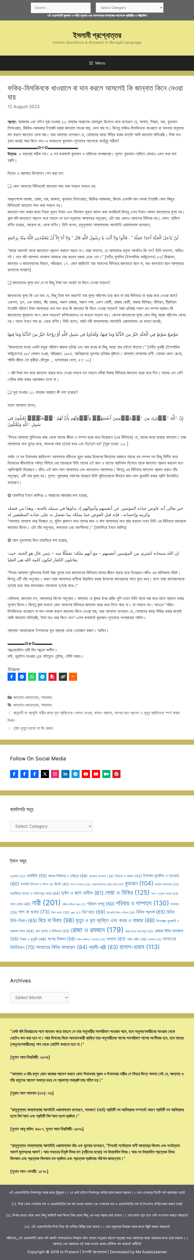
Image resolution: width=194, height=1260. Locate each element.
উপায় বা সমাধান (80, 884)
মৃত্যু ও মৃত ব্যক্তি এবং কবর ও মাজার (115, 920)
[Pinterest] (116, 774)
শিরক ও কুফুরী (33, 939)
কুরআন (139, 883)
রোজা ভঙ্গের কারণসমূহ (139, 931)
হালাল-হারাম (139, 947)
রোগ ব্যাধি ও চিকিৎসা (52, 931)
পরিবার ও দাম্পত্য (142, 903)
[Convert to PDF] (52, 677)
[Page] (24, 774)
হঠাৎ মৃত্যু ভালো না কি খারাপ (33, 728)
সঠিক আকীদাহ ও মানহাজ (91, 939)
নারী (46, 902)
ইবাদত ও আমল (128, 876)
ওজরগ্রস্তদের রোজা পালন (108, 884)
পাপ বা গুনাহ (34, 912)
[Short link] (63, 677)
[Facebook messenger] (22, 677)
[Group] (35, 774)
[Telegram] (42, 677)
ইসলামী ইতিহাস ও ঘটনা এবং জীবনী (44, 884)
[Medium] (106, 774)
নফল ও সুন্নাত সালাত (164, 893)
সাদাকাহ (46, 697)
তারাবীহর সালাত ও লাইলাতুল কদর (35, 893)
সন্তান (116, 938)
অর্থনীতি (37, 875)
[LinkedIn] (65, 774)
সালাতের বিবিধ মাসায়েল (62, 947)
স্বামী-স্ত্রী (103, 947)
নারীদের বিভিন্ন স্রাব (74, 904)
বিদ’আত (93, 912)
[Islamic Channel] (86, 774)
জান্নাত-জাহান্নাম (26, 697)
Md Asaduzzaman (151, 1251)
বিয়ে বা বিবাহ (56, 920)
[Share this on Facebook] (12, 677)
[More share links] (73, 677)
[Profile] (14, 774)
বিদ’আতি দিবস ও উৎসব (121, 912)
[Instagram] (55, 774)
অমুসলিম (18, 876)
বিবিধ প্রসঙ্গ (150, 912)
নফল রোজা (20, 904)
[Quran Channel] (96, 774)
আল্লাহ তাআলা (101, 876)
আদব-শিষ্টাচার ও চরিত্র (68, 875)
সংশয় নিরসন (62, 938)
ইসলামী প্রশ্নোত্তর (97, 35)
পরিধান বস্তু (101, 903)
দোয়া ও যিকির (127, 892)
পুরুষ (76, 912)
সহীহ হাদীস (137, 939)
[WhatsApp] (32, 677)
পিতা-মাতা (60, 912)
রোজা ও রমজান (97, 930)
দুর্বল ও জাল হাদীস (82, 893)
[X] (45, 774)
